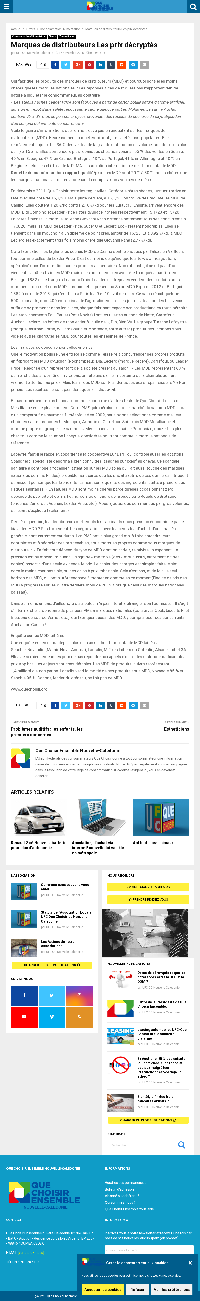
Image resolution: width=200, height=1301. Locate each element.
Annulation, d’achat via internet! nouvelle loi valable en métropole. (98, 847)
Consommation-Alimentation (29, 36)
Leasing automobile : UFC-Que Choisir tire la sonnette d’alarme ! (162, 1034)
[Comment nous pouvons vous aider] (24, 891)
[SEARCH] (181, 1146)
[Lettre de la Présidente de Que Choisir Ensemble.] (120, 1008)
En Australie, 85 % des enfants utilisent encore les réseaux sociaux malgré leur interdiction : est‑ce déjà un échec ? (161, 1067)
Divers (52, 36)
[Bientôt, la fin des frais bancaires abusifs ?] (120, 1103)
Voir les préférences (172, 1289)
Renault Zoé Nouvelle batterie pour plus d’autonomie (39, 845)
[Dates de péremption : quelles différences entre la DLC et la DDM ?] (120, 979)
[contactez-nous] (31, 1253)
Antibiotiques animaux (153, 842)
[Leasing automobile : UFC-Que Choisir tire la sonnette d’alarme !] (120, 1036)
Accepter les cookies (102, 1289)
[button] (190, 1263)
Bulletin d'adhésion (119, 1189)
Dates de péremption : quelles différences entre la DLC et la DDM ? (161, 977)
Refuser (137, 1289)
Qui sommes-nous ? (120, 1202)
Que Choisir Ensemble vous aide (129, 1209)
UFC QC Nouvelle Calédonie (34, 53)
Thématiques (67, 36)
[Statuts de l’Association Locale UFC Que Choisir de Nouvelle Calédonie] (24, 919)
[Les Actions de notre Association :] (24, 948)
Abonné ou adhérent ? (122, 1196)
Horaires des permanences (125, 1183)
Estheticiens (176, 729)
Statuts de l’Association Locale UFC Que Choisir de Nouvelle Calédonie (66, 916)
